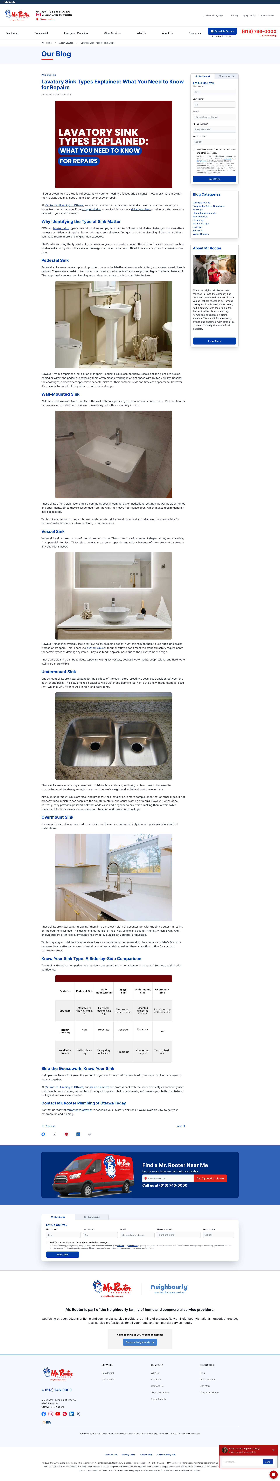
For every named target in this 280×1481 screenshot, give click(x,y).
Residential (204, 76)
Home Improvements (204, 213)
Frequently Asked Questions (209, 206)
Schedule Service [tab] (224, 31)
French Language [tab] (214, 15)
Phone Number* (200, 124)
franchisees (201, 161)
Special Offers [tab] (267, 15)
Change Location (47, 19)
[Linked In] (78, 1134)
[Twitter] (55, 1134)
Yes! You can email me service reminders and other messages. (79, 1242)
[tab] (76, 33)
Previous (50, 1126)
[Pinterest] (67, 1134)
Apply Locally (158, 1399)
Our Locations (207, 1379)
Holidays (198, 209)
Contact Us (157, 1385)
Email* (196, 111)
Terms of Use (111, 1454)
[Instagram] (50, 1414)
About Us (156, 1379)
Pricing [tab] (234, 15)
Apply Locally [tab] (249, 15)
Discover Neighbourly (138, 1342)
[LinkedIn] (71, 1414)
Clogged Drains (201, 202)
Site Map (205, 1385)
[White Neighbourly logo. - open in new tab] (10, 2)
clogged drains (91, 209)
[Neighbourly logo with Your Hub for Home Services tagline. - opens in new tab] (169, 1289)
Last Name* (198, 99)
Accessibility (146, 1454)
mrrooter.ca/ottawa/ (79, 1109)
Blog (202, 1373)
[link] (90, 1134)
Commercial (228, 76)
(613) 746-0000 (173, 1185)
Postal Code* (199, 136)
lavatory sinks (95, 647)
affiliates (227, 158)
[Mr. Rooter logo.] (17, 15)
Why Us (155, 1373)
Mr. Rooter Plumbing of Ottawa (64, 205)
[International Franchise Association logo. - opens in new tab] (46, 1422)
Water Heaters (201, 234)
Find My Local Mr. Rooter (210, 1178)
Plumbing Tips (48, 75)
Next (179, 1126)
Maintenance (200, 216)
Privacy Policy (128, 1454)
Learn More (214, 341)
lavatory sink (61, 228)
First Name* (198, 86)
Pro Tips (197, 227)
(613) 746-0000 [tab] (259, 31)
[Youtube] (57, 1414)
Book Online (214, 179)
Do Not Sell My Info (166, 1454)
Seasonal (198, 230)
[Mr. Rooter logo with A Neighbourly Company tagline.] (66, 1374)
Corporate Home (209, 1392)
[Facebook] (43, 1134)
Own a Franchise (160, 1392)
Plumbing (198, 220)
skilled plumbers (141, 209)
